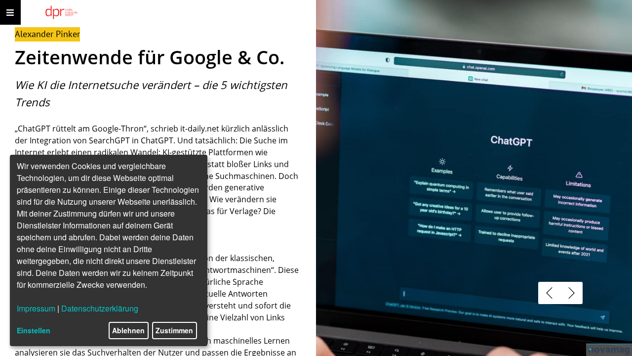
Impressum (36, 308)
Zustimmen (174, 330)
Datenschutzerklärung (99, 308)
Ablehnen (128, 330)
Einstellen (33, 330)
